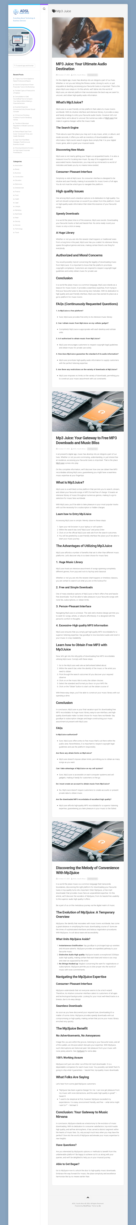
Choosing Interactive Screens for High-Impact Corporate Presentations (23, 150)
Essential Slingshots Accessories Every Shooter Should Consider (24, 109)
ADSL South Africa (79, 75)
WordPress (87, 1206)
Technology (19, 229)
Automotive (18, 165)
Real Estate (18, 214)
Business (18, 173)
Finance (17, 191)
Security (17, 221)
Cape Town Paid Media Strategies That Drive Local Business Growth (21, 142)
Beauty (17, 169)
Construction (19, 176)
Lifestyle (17, 206)
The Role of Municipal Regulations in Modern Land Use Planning (23, 126)
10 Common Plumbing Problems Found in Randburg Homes (22, 117)
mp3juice (81, 1051)
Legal (16, 203)
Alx (100, 1206)
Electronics (18, 184)
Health (17, 199)
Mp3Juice (109, 118)
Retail (16, 217)
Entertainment (19, 188)
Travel (17, 232)
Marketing (18, 210)
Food (16, 195)
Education (18, 180)
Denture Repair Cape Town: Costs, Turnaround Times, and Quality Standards (22, 134)
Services (17, 225)
